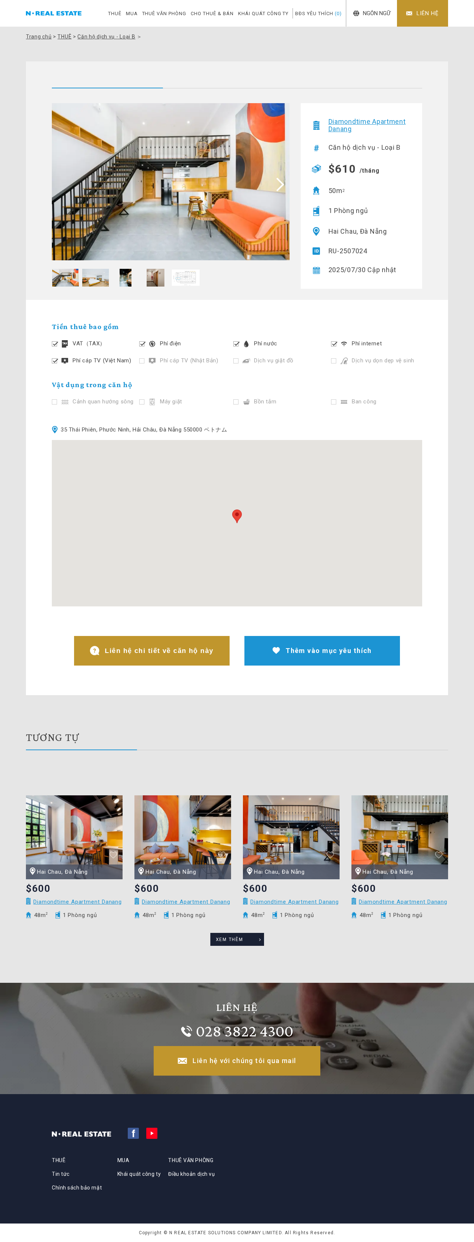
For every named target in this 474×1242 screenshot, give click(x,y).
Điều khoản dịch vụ (191, 1174)
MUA (132, 13)
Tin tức (61, 1174)
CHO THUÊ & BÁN (212, 13)
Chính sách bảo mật (77, 1188)
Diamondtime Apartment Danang (367, 125)
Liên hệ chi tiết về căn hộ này (159, 650)
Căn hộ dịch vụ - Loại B (106, 37)
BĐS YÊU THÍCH (318, 13)
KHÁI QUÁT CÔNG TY (263, 13)
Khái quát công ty (139, 1174)
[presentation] (277, 184)
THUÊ (114, 13)
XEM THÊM (229, 939)
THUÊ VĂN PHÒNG (164, 13)
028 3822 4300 (244, 1031)
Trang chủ (38, 37)
